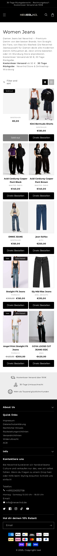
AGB (5, 442)
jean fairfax (42, 236)
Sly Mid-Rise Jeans (41, 291)
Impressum (9, 420)
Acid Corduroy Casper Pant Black (15, 180)
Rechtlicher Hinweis (13, 428)
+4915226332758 (15, 490)
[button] (46, 14)
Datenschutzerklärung (14, 424)
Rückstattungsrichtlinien (15, 431)
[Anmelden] (51, 525)
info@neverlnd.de (16, 502)
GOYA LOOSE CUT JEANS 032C (41, 348)
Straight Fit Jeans (15, 291)
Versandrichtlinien (12, 435)
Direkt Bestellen (41, 137)
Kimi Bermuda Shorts (41, 123)
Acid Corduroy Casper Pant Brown (41, 180)
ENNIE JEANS (15, 236)
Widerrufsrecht (11, 439)
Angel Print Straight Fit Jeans (15, 348)
